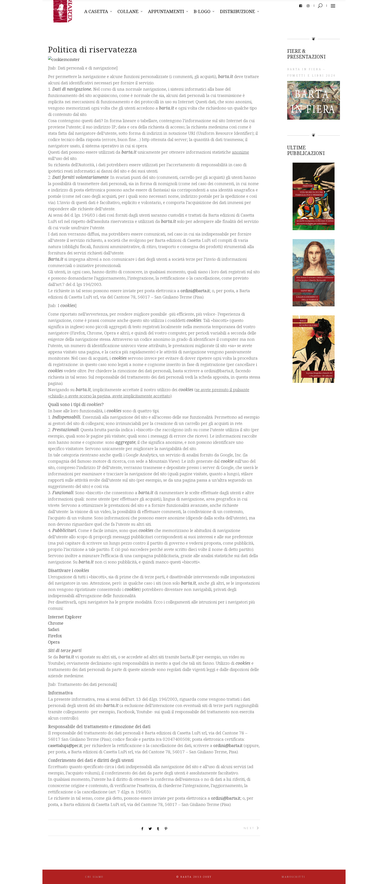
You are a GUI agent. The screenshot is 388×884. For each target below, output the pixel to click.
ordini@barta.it (195, 291)
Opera (54, 642)
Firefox (55, 636)
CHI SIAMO (94, 876)
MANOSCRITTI (293, 876)
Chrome (55, 623)
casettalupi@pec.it (65, 745)
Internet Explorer (65, 617)
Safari (53, 629)
